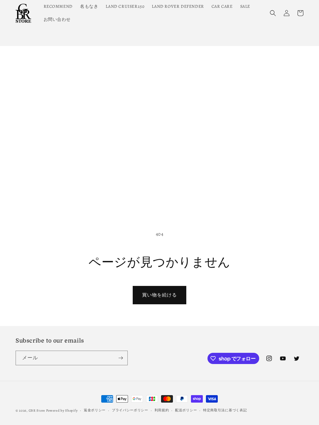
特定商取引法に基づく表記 (225, 410)
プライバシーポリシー (130, 410)
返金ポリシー (95, 410)
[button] (273, 13)
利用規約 (162, 410)
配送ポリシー (186, 410)
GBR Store (37, 410)
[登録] (120, 358)
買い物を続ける (159, 295)
